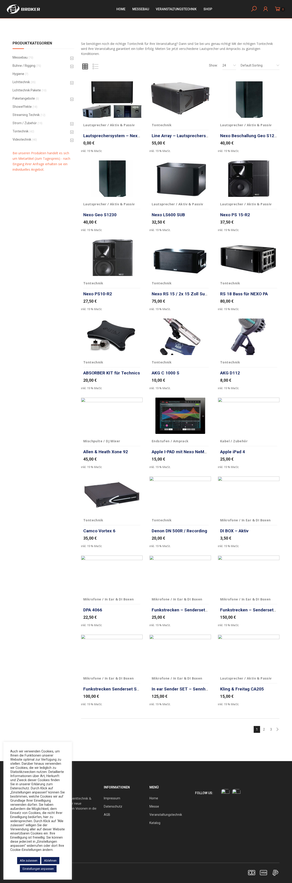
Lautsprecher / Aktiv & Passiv (109, 125)
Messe (154, 806)
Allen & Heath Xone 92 (105, 451)
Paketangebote (24, 98)
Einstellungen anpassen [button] (38, 868)
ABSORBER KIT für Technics (111, 373)
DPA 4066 (92, 610)
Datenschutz (113, 806)
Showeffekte (22, 106)
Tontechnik (21, 131)
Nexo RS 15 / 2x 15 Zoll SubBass (184, 293)
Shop (207, 9)
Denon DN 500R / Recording (179, 530)
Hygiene (18, 74)
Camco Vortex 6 (99, 530)
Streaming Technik (26, 115)
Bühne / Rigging (24, 65)
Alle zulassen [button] (28, 860)
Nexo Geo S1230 (100, 214)
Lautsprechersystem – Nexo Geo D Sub (122, 135)
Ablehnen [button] (50, 860)
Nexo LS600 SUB (168, 214)
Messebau (140, 9)
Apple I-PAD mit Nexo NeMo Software (189, 451)
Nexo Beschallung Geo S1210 (249, 135)
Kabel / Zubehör (234, 441)
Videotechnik (22, 139)
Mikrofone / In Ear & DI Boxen (245, 520)
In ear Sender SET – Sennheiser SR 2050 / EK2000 (202, 689)
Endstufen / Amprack (170, 441)
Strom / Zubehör (25, 123)
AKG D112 (230, 373)
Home (120, 9)
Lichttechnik (21, 82)
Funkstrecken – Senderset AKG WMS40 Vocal (197, 610)
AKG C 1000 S (166, 373)
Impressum (112, 798)
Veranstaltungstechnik (165, 814)
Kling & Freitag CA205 (242, 689)
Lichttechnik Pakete (27, 90)
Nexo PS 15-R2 (235, 214)
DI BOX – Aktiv (234, 530)
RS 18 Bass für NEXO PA (244, 293)
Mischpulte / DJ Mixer (101, 441)
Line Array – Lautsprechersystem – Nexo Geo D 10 (202, 135)
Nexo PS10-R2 (97, 293)
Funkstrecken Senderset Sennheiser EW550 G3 (130, 689)
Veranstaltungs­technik (176, 9)
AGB (107, 814)
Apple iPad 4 (232, 451)
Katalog (154, 823)
